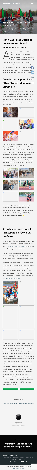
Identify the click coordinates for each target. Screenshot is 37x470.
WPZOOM (24, 462)
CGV (23, 459)
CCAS (15, 403)
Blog (24, 29)
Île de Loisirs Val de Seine (16, 246)
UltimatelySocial (18, 469)
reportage (24, 403)
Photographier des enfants (11, 278)
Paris (19, 403)
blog (5, 403)
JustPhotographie (10, 3)
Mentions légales (17, 459)
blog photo (10, 403)
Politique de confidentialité (10, 455)
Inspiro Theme (14, 462)
